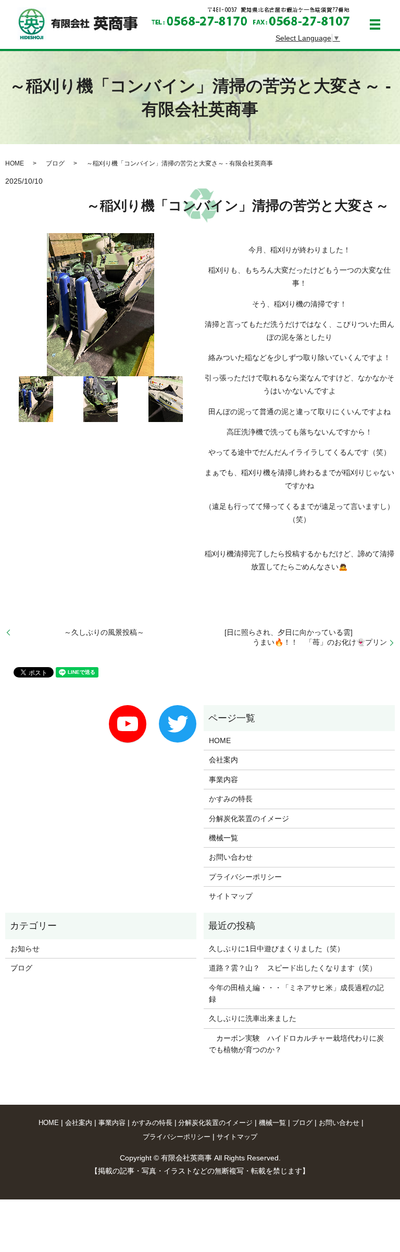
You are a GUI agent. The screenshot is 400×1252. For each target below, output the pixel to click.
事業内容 (223, 779)
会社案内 (223, 760)
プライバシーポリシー (245, 877)
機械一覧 (223, 838)
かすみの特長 (231, 799)
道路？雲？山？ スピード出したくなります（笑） (293, 968)
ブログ (55, 163)
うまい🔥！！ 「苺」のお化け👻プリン (316, 642)
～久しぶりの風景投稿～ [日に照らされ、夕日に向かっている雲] (183, 632)
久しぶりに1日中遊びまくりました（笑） (276, 948)
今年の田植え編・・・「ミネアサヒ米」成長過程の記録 (296, 993)
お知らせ (25, 948)
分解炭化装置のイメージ (249, 818)
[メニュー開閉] (375, 24)
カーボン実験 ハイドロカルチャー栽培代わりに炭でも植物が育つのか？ (296, 1044)
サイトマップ (231, 896)
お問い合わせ (231, 857)
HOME (14, 163)
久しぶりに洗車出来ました (252, 1018)
